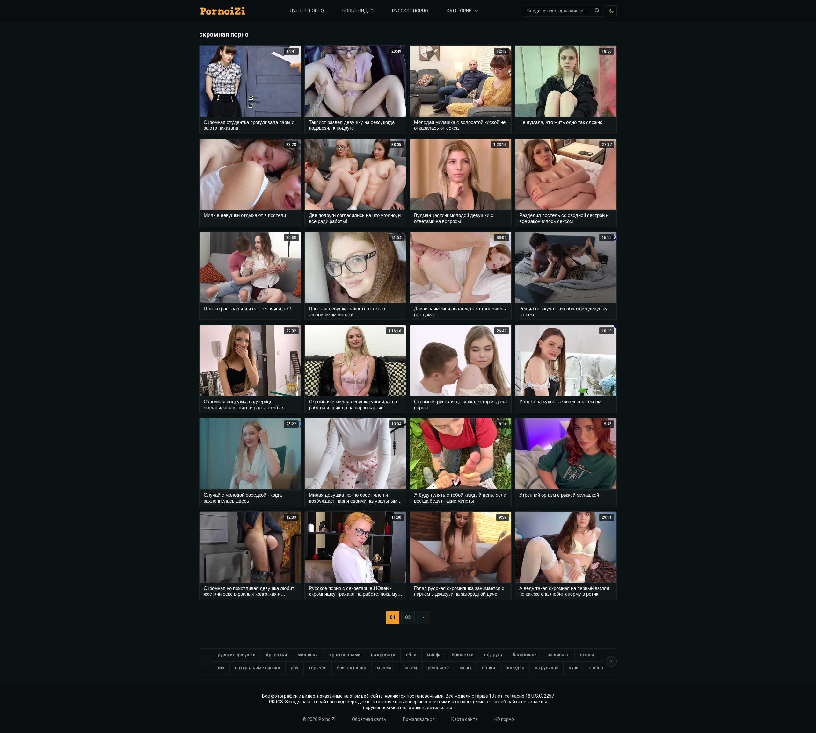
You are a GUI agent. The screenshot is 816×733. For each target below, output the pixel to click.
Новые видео (358, 10)
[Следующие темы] (611, 661)
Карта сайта (464, 719)
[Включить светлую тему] (611, 10)
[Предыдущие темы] (204, 661)
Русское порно (410, 10)
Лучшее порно (307, 10)
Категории (459, 10)
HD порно (504, 719)
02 (408, 617)
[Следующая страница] (423, 617)
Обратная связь (369, 719)
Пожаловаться (419, 719)
